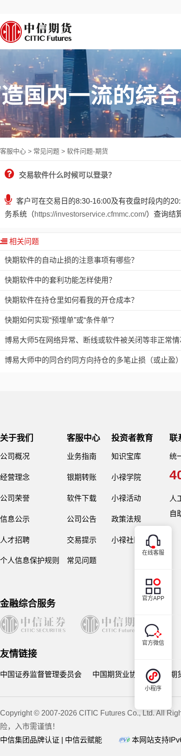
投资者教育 (132, 438)
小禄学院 (126, 477)
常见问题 (82, 560)
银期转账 (82, 477)
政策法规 (126, 519)
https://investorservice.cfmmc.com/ (90, 214)
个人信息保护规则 (29, 560)
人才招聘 (15, 540)
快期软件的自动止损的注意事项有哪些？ (71, 260)
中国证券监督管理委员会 (41, 674)
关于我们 (16, 438)
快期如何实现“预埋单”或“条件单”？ (61, 320)
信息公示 (15, 519)
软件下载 (82, 498)
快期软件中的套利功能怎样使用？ (60, 280)
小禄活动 (126, 498)
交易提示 (82, 540)
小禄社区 (126, 540)
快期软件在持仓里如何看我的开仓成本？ (71, 300)
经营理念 (15, 477)
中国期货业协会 (118, 674)
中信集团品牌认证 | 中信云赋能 (51, 740)
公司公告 (82, 519)
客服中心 (83, 438)
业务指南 (82, 456)
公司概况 (15, 456)
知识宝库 (126, 456)
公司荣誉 (15, 498)
